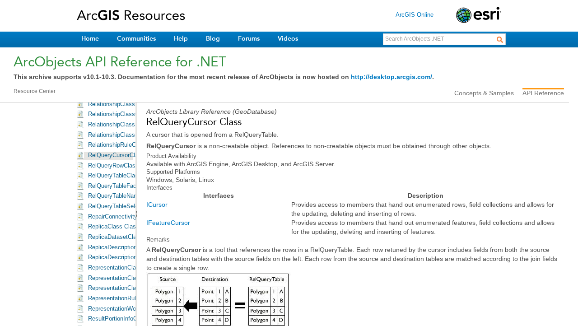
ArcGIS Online (415, 14)
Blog (213, 38)
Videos (288, 38)
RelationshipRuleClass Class (125, 145)
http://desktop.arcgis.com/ (391, 76)
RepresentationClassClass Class (131, 278)
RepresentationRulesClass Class (131, 298)
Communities (136, 38)
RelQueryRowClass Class (121, 166)
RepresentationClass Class (123, 268)
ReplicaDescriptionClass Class (128, 247)
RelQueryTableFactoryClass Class (133, 186)
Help (181, 38)
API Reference (543, 93)
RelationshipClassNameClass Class (135, 135)
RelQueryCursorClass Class (124, 155)
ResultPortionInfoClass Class (126, 319)
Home (90, 38)
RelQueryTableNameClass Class (130, 196)
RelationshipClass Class (120, 104)
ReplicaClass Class (113, 227)
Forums (249, 38)
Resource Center (35, 91)
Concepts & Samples (484, 93)
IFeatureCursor (168, 222)
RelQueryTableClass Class (123, 175)
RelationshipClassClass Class (127, 114)
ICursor (157, 204)
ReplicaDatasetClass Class (123, 237)
